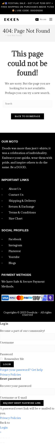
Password (6, 354)
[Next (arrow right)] (4, 442)
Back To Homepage (27, 116)
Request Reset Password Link (22, 403)
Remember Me (14, 359)
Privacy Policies (10, 374)
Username (7, 342)
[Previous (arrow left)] (1, 442)
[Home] (3, 35)
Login (7, 364)
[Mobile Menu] (49, 19)
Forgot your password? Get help (21, 369)
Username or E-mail (13, 397)
